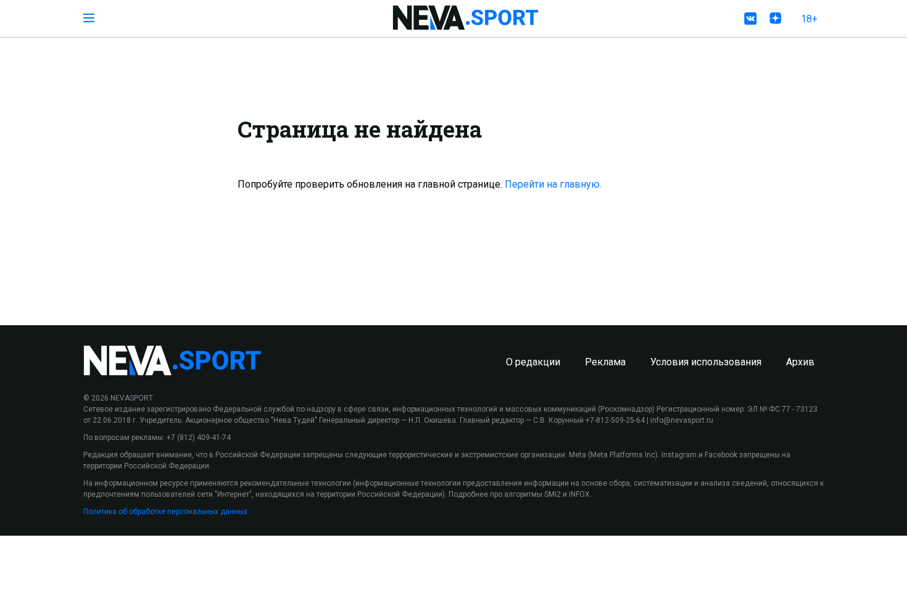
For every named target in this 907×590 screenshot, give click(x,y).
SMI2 (552, 494)
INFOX (579, 494)
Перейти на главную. (553, 184)
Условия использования (705, 362)
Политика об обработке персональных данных (165, 511)
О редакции (533, 362)
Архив (800, 362)
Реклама (605, 362)
